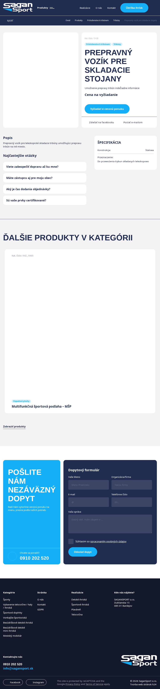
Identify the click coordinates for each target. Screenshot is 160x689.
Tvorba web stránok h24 (143, 684)
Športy (6, 599)
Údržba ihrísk (134, 8)
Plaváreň (76, 609)
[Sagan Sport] (17, 7)
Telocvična (76, 614)
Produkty (78, 20)
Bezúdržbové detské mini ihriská (14, 629)
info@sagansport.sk (18, 668)
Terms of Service (94, 684)
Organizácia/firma (121, 476)
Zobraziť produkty (14, 426)
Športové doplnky (12, 612)
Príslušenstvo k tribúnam (98, 20)
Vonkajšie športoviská (15, 617)
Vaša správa (74, 511)
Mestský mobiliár (12, 635)
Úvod (68, 20)
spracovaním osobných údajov (108, 541)
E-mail (71, 494)
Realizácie (85, 7)
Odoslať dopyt (83, 552)
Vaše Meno (74, 476)
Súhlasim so (100, 541)
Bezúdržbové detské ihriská (18, 622)
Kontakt (111, 7)
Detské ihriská (79, 599)
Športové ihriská (80, 604)
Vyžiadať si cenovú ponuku (107, 109)
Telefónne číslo (119, 494)
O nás (99, 7)
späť (10, 20)
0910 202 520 (34, 558)
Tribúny (116, 20)
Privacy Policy (72, 684)
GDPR (40, 609)
